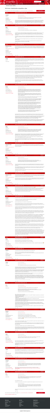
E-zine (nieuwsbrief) (7, 405)
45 (23, 10)
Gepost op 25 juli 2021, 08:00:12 (19, 371)
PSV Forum (7, 8)
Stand (6, 403)
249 (30, 10)
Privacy (20, 403)
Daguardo (7, 349)
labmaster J (7, 250)
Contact (20, 406)
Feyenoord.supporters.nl (36, 402)
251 (32, 10)
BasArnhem (7, 311)
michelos (7, 58)
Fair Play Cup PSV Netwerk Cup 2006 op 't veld (10, 177)
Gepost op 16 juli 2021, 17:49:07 (18, 196)
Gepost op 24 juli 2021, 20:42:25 (19, 347)
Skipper (7, 27)
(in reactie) (24, 12)
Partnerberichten (21, 405)
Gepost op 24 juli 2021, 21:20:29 (19, 358)
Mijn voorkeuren (35, 405)
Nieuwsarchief (7, 406)
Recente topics (8, 5)
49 (26, 10)
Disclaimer (20, 402)
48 (25, 10)
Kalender (6, 404)
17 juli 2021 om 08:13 (24, 286)
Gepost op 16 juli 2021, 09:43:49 (19, 44)
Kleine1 (6, 334)
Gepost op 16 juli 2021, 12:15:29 (18, 173)
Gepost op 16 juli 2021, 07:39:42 (19, 25)
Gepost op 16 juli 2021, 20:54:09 (19, 237)
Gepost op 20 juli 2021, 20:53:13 (19, 282)
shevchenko (7, 360)
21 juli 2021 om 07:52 (24, 335)
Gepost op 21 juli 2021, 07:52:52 (19, 309)
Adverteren (20, 404)
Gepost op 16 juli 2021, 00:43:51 (19, 12)
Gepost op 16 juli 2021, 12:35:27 (18, 185)
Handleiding (13, 5)
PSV (7, 28)
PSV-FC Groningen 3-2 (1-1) (9, 319)
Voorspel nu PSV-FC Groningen (9, 34)
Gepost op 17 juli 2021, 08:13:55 (19, 248)
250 (31, 10)
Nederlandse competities (17, 8)
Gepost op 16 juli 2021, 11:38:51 (18, 124)
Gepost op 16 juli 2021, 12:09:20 (19, 155)
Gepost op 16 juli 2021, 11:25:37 (18, 84)
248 (29, 10)
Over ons (20, 400)
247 (28, 10)
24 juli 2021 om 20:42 (23, 375)
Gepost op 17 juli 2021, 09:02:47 (19, 260)
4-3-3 (11, 204)
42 (21, 10)
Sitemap (34, 404)
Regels (11, 5)
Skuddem (19, 16)
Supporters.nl (35, 400)
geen (11, 21)
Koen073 (7, 86)
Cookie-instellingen (35, 406)
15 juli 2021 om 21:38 (23, 16)
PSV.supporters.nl (35, 403)
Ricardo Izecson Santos (8, 46)
